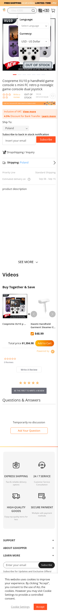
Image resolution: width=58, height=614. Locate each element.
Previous (34, 314)
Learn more (49, 116)
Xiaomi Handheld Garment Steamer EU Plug (43, 325)
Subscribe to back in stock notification (25, 134)
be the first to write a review (29, 390)
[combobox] (22, 10)
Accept (40, 607)
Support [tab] (9, 540)
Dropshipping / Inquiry (20, 152)
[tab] (28, 369)
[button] (34, 41)
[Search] (33, 10)
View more (29, 111)
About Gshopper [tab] (15, 548)
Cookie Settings (20, 607)
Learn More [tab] (11, 555)
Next (52, 314)
